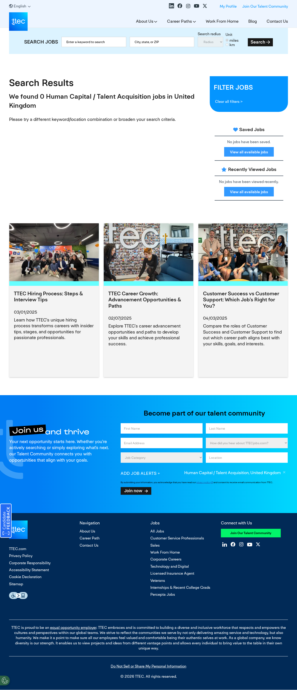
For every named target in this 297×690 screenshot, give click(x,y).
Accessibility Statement (29, 569)
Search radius (209, 34)
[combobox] (162, 42)
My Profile (228, 6)
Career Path (90, 538)
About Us (144, 21)
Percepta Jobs (162, 594)
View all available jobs (249, 152)
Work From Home (222, 21)
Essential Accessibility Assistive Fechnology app (18, 595)
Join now (133, 490)
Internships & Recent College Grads (180, 587)
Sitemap (16, 584)
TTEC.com (17, 548)
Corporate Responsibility (30, 563)
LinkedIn (171, 5)
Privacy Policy (20, 555)
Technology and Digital (169, 566)
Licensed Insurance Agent (172, 573)
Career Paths (179, 21)
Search (258, 42)
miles (234, 40)
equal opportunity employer (73, 627)
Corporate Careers (165, 559)
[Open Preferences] (5, 680)
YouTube (196, 5)
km (232, 44)
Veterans (157, 580)
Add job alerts (139, 473)
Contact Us (277, 21)
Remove (284, 473)
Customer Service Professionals (177, 538)
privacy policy (203, 482)
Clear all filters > (228, 101)
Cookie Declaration (25, 576)
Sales (155, 545)
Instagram (188, 5)
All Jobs (157, 531)
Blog (252, 21)
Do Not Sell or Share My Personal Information (148, 666)
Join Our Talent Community (265, 6)
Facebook (179, 5)
